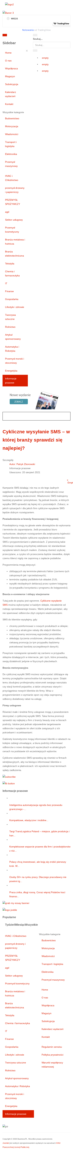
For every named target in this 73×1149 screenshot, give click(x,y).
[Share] (35, 50)
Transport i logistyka (11, 144)
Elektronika (11, 154)
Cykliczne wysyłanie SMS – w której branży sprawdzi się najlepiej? (36, 440)
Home (8, 52)
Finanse (9, 291)
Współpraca (11, 68)
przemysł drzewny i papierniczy (14, 190)
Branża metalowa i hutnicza (15, 241)
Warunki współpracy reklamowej (52, 1064)
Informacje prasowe (10, 380)
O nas (8, 60)
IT (6, 283)
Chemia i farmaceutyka (12, 273)
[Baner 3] (8, 12)
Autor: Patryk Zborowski (22, 464)
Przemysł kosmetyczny (12, 229)
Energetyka (11, 370)
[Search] (35, 35)
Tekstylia (9, 263)
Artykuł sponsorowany (13, 336)
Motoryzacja (11, 126)
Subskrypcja (11, 84)
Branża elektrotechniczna (14, 253)
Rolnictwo (10, 326)
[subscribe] (9, 776)
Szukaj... (38, 38)
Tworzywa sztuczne (10, 317)
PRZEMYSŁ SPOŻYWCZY (12, 202)
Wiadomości (11, 134)
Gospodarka (11, 299)
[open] (23, 35)
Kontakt (9, 104)
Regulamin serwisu (52, 1046)
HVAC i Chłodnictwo (11, 178)
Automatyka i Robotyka (12, 348)
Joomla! (6, 1143)
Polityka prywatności (52, 1054)
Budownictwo (12, 118)
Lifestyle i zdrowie (14, 307)
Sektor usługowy (14, 219)
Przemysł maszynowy (11, 164)
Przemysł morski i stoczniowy (14, 360)
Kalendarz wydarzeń (10, 94)
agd (7, 211)
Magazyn (10, 76)
